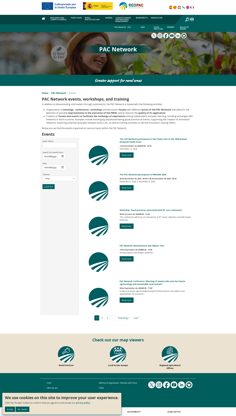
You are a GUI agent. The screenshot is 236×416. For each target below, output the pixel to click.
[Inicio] (132, 7)
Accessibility (134, 411)
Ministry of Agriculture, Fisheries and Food (118, 383)
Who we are (52, 388)
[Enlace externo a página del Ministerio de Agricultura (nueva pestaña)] (99, 7)
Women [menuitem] (108, 17)
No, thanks (22, 409)
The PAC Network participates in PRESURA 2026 (143, 174)
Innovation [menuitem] (156, 17)
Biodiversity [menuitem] (142, 17)
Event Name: (48, 141)
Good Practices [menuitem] (158, 28)
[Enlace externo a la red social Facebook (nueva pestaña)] (166, 35)
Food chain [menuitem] (76, 17)
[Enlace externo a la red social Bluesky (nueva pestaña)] (184, 35)
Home (45, 93)
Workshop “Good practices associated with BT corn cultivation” (151, 210)
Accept (10, 409)
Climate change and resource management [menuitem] (123, 19)
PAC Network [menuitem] (120, 27)
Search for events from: (52, 152)
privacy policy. (83, 402)
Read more (127, 155)
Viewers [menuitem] (170, 27)
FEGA (101, 388)
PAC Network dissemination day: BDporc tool (142, 245)
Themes (46, 174)
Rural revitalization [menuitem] (92, 18)
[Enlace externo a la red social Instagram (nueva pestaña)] (160, 35)
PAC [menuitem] (129, 27)
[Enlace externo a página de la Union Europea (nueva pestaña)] (61, 7)
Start (49, 383)
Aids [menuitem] (143, 27)
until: (44, 163)
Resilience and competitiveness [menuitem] (58, 18)
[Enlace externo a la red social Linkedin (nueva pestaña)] (178, 35)
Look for (48, 186)
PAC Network (58, 93)
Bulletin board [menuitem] (184, 28)
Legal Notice (174, 411)
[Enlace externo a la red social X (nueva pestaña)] (154, 35)
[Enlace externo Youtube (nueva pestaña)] (172, 35)
